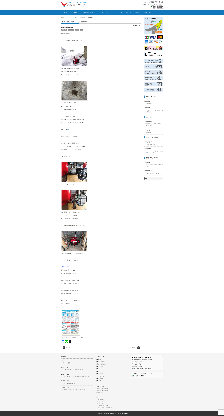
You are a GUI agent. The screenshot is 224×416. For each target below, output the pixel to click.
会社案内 (128, 12)
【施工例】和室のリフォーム (151, 173)
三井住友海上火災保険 (102, 405)
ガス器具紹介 (74, 12)
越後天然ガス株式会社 (102, 388)
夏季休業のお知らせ (149, 103)
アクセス (102, 376)
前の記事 (68, 347)
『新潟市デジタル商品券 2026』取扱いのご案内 (73, 390)
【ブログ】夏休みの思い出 (68, 383)
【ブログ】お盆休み (149, 144)
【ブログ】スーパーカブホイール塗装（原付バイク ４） (75, 376)
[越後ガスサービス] (74, 4)
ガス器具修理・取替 (88, 12)
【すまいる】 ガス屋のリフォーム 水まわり (73, 337)
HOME (65, 12)
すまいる (64, 29)
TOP (62, 18)
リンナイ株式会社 (101, 399)
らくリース (119, 12)
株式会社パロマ (100, 403)
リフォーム (100, 12)
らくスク (109, 12)
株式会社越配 (100, 392)
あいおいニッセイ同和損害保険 (104, 407)
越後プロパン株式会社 (102, 390)
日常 (82, 29)
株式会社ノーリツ (101, 401)
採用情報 (137, 12)
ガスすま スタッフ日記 (71, 18)
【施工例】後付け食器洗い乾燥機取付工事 (72, 369)
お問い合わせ (147, 12)
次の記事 (134, 347)
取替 (77, 29)
